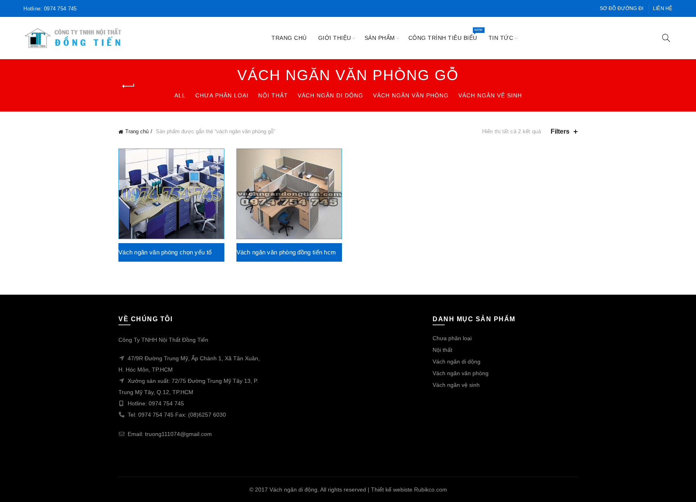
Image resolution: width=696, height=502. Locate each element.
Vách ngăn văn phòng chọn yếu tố (164, 252)
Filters (560, 131)
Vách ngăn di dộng (330, 95)
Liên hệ (663, 8)
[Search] (666, 38)
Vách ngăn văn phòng (411, 95)
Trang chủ (289, 38)
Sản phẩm (380, 38)
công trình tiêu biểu (445, 34)
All (180, 95)
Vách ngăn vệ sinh (490, 95)
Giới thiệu (334, 38)
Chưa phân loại (222, 95)
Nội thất (273, 95)
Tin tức (501, 38)
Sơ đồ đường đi (621, 8)
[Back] (128, 86)
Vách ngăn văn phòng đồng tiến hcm (286, 252)
